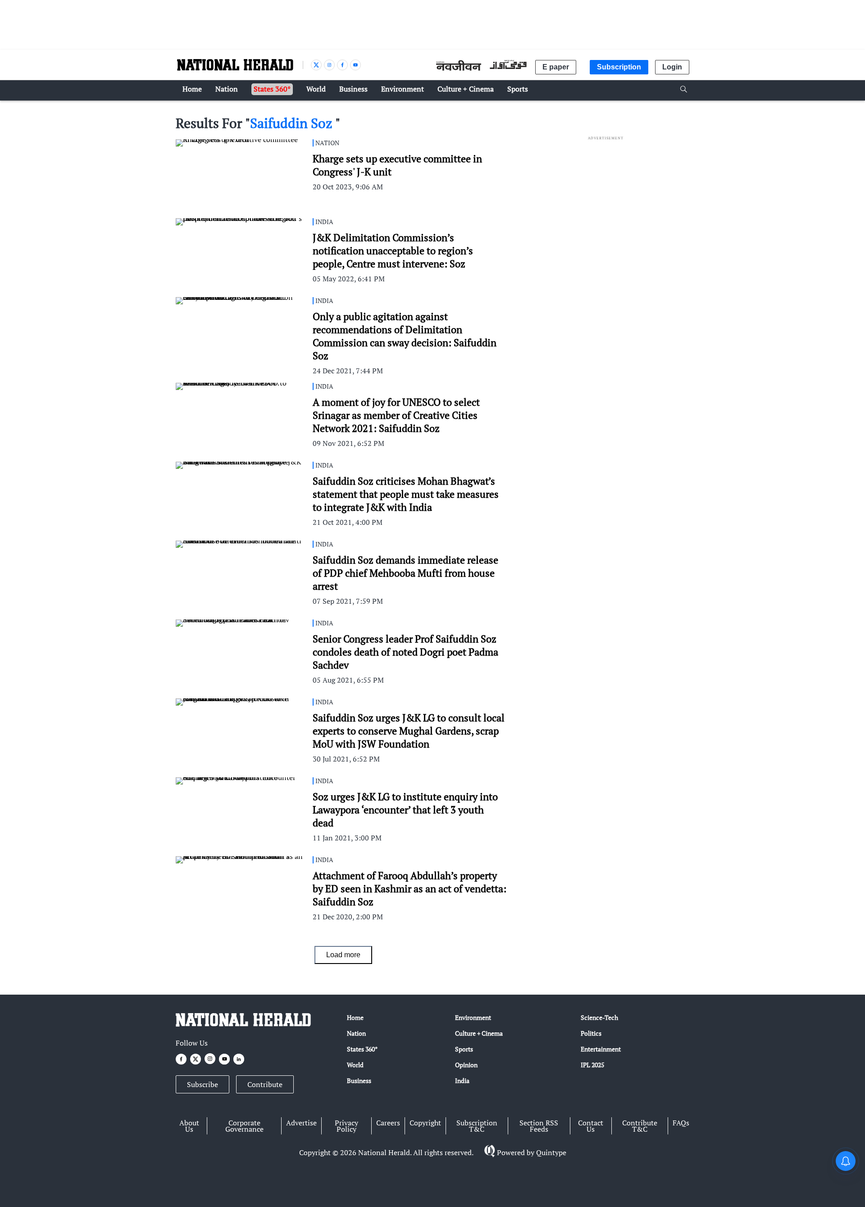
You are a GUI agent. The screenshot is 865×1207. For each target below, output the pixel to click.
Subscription (619, 67)
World (355, 1064)
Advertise (301, 1123)
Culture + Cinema (479, 1033)
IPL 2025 (592, 1064)
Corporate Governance (244, 1126)
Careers (388, 1123)
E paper (555, 67)
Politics (591, 1033)
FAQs (681, 1123)
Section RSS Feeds (538, 1126)
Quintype (551, 1152)
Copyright (425, 1123)
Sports (464, 1049)
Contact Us (590, 1126)
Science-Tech (599, 1017)
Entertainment (601, 1049)
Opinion (466, 1064)
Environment (473, 1017)
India (462, 1080)
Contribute (264, 1084)
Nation (356, 1033)
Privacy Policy (346, 1126)
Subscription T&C (476, 1126)
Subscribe (202, 1084)
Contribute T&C (639, 1126)
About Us (189, 1126)
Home (355, 1017)
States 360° (362, 1049)
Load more (343, 955)
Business (359, 1080)
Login (672, 67)
